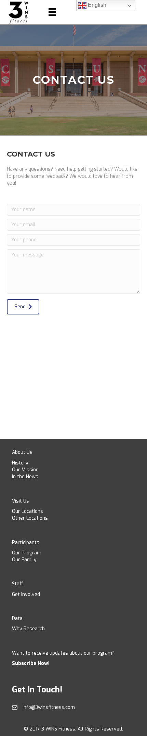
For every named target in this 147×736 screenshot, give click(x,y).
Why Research (28, 628)
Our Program (26, 553)
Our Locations (27, 511)
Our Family (24, 559)
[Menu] (52, 12)
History (20, 463)
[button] (23, 306)
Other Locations (30, 518)
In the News (25, 476)
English (96, 5)
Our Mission (25, 470)
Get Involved (26, 594)
